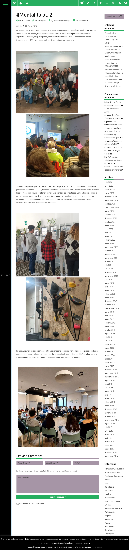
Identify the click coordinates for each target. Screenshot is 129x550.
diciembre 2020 (111, 272)
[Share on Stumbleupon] (119, 3)
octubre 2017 (110, 351)
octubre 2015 (110, 416)
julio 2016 (108, 384)
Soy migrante (110, 533)
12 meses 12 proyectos (114, 468)
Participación (110, 512)
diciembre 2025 (111, 196)
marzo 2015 (109, 441)
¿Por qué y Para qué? (113, 540)
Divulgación (109, 490)
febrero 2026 (110, 189)
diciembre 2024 (111, 218)
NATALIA (107, 156)
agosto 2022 (110, 254)
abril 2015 (108, 438)
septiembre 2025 (112, 207)
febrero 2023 (110, 239)
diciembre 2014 (111, 452)
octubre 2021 (110, 261)
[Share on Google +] (101, 3)
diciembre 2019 (111, 301)
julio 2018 (108, 337)
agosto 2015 (110, 423)
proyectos (109, 519)
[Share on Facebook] (94, 3)
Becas (107, 479)
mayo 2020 (109, 283)
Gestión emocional (112, 501)
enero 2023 (109, 243)
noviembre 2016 (111, 373)
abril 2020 (108, 286)
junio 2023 (109, 229)
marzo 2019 (109, 319)
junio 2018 (109, 340)
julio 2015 (108, 427)
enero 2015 (109, 448)
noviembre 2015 (111, 412)
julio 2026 (108, 182)
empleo (108, 494)
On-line (108, 504)
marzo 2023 (109, 236)
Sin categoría (40, 20)
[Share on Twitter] (126, 3)
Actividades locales (112, 472)
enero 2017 (109, 366)
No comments (82, 20)
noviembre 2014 (111, 456)
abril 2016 (108, 394)
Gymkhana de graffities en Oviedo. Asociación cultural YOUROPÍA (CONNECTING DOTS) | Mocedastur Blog (113, 144)
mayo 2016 (109, 391)
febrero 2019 (110, 322)
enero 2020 (109, 297)
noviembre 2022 (111, 247)
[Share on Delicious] (88, 3)
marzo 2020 (109, 290)
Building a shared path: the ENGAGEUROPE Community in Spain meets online (114, 51)
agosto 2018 (110, 333)
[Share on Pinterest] (113, 3)
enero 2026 (109, 193)
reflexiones (109, 526)
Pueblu (107, 522)
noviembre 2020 (111, 275)
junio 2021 (109, 268)
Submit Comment (58, 497)
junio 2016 (109, 387)
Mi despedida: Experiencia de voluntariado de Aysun (114, 121)
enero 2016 (109, 405)
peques (108, 515)
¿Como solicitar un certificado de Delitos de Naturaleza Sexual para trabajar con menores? (113, 163)
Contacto (108, 153)
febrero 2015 (110, 445)
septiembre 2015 (112, 420)
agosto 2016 (110, 380)
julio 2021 (108, 265)
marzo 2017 (109, 358)
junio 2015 (109, 430)
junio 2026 (109, 185)
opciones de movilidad (113, 508)
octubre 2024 (110, 221)
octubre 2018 (110, 330)
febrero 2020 (110, 294)
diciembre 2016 (111, 369)
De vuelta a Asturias (113, 86)
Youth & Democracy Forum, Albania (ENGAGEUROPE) (112, 63)
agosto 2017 (110, 355)
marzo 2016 (109, 398)
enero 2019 (109, 326)
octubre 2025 (110, 203)
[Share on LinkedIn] (107, 3)
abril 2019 (108, 315)
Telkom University (111, 128)
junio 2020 (109, 279)
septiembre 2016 (112, 376)
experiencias (110, 497)
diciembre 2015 (111, 409)
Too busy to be (111, 537)
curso (107, 483)
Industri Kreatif (110, 102)
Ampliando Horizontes (114, 476)
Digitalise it (109, 486)
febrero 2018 (110, 344)
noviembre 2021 (111, 257)
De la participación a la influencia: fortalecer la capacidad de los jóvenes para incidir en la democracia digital (114, 76)
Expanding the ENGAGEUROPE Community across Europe (112, 38)
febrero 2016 (110, 402)
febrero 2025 (110, 214)
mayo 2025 (109, 211)
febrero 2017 (110, 362)
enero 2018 (109, 347)
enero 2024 (109, 225)
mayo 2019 (109, 311)
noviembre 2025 (111, 200)
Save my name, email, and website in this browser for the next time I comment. (48, 471)
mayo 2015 (109, 434)
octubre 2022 (110, 250)
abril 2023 (108, 232)
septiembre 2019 (112, 308)
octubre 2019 (110, 304)
